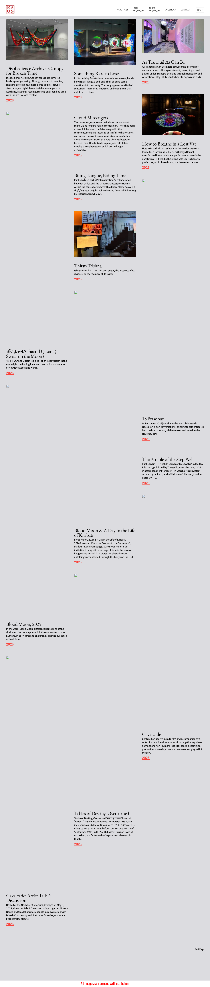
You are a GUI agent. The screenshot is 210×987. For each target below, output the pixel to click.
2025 (146, 82)
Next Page (199, 949)
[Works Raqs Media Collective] (10, 9)
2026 (10, 100)
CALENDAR (170, 9)
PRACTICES (123, 9)
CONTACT (185, 9)
